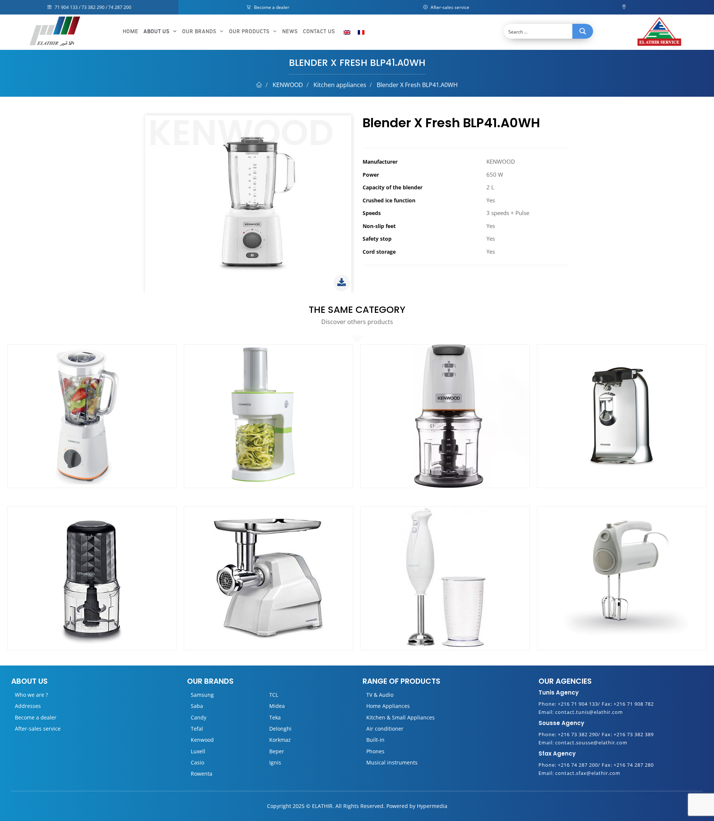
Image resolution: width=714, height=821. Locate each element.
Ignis (275, 762)
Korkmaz (280, 739)
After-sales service (449, 7)
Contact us (319, 31)
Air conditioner (384, 728)
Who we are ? (31, 694)
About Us (157, 31)
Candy (198, 717)
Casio (197, 762)
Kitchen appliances (339, 85)
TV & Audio (379, 694)
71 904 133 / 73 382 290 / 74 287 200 (92, 7)
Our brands (200, 31)
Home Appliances (388, 705)
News (290, 31)
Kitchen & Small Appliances (400, 717)
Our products (250, 31)
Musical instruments (392, 762)
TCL (273, 694)
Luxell (198, 751)
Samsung (202, 694)
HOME (130, 31)
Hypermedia (432, 805)
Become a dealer (271, 7)
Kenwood (202, 739)
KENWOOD (288, 85)
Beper (276, 751)
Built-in (375, 739)
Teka (275, 717)
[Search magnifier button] (582, 31)
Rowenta (201, 773)
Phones (375, 751)
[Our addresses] (625, 7)
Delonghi (280, 728)
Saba (197, 705)
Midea (277, 705)
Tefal (197, 728)
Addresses (28, 705)
